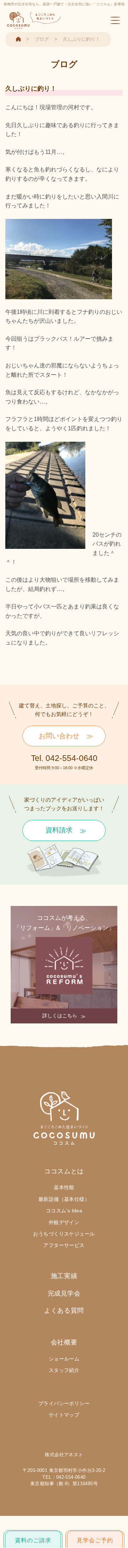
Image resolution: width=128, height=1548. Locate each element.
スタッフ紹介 (64, 1370)
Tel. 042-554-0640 (64, 758)
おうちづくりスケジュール (64, 1234)
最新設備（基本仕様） (64, 1199)
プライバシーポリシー (64, 1403)
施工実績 (64, 1275)
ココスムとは (64, 1171)
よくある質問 (64, 1310)
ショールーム (64, 1359)
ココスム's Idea (64, 1210)
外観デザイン (64, 1222)
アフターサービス (63, 1245)
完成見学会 (64, 1293)
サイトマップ (64, 1415)
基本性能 (64, 1187)
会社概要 (64, 1342)
